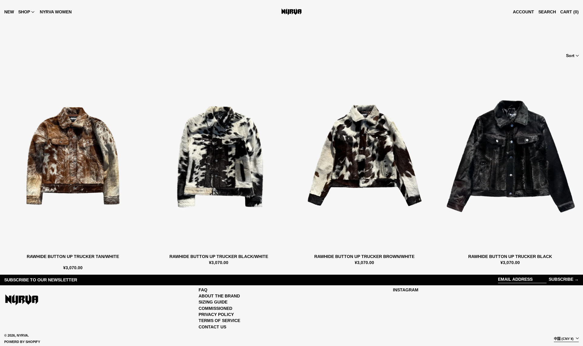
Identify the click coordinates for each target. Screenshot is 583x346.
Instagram (405, 289)
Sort (570, 55)
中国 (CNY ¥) (564, 338)
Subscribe (561, 279)
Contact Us (212, 326)
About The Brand (219, 295)
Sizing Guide (213, 302)
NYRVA (22, 335)
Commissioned (215, 308)
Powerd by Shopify (22, 342)
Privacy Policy (216, 314)
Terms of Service (219, 320)
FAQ (203, 289)
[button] (547, 12)
